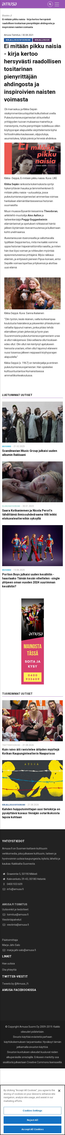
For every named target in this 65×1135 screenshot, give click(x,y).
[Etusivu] (9, 3)
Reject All (32, 1120)
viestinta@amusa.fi (17, 924)
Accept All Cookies (32, 1129)
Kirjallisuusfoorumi (18, 40)
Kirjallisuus (42, 40)
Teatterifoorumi (11, 745)
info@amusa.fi (15, 889)
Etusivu (6, 15)
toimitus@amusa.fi (17, 914)
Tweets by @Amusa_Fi (15, 983)
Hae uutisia (8, 963)
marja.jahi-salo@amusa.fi (21, 950)
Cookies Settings (32, 1110)
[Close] (59, 1091)
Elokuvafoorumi (11, 506)
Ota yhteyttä (9, 969)
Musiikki (6, 446)
